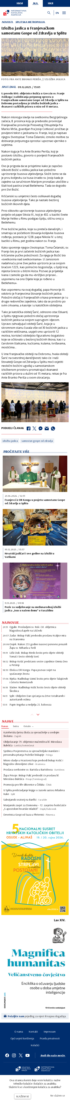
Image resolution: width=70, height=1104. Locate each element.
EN (57, 12)
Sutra (16, 726)
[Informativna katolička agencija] (44, 1069)
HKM (20, 3)
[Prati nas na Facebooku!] (7, 1055)
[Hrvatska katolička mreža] (23, 1069)
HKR (50, 3)
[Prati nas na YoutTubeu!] (27, 1055)
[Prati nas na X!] (21, 1055)
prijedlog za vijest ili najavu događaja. (37, 1016)
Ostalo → (28, 726)
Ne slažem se (57, 1095)
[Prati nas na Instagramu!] (14, 1055)
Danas (4, 726)
